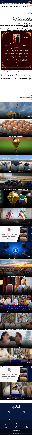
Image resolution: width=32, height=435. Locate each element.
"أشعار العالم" (29, 95)
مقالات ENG (8, 415)
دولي (5, 3)
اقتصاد (13, 3)
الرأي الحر (9, 418)
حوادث (10, 3)
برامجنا (4, 3)
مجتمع (15, 3)
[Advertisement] (16, 89)
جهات (16, 3)
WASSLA (14, 429)
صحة (24, 416)
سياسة (18, 3)
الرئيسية (29, 3)
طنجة (26, 95)
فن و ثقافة (7, 3)
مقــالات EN (23, 3)
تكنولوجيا (24, 418)
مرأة (24, 414)
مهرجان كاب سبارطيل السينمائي (22, 95)
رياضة (11, 3)
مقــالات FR (20, 3)
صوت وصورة (26, 3)
